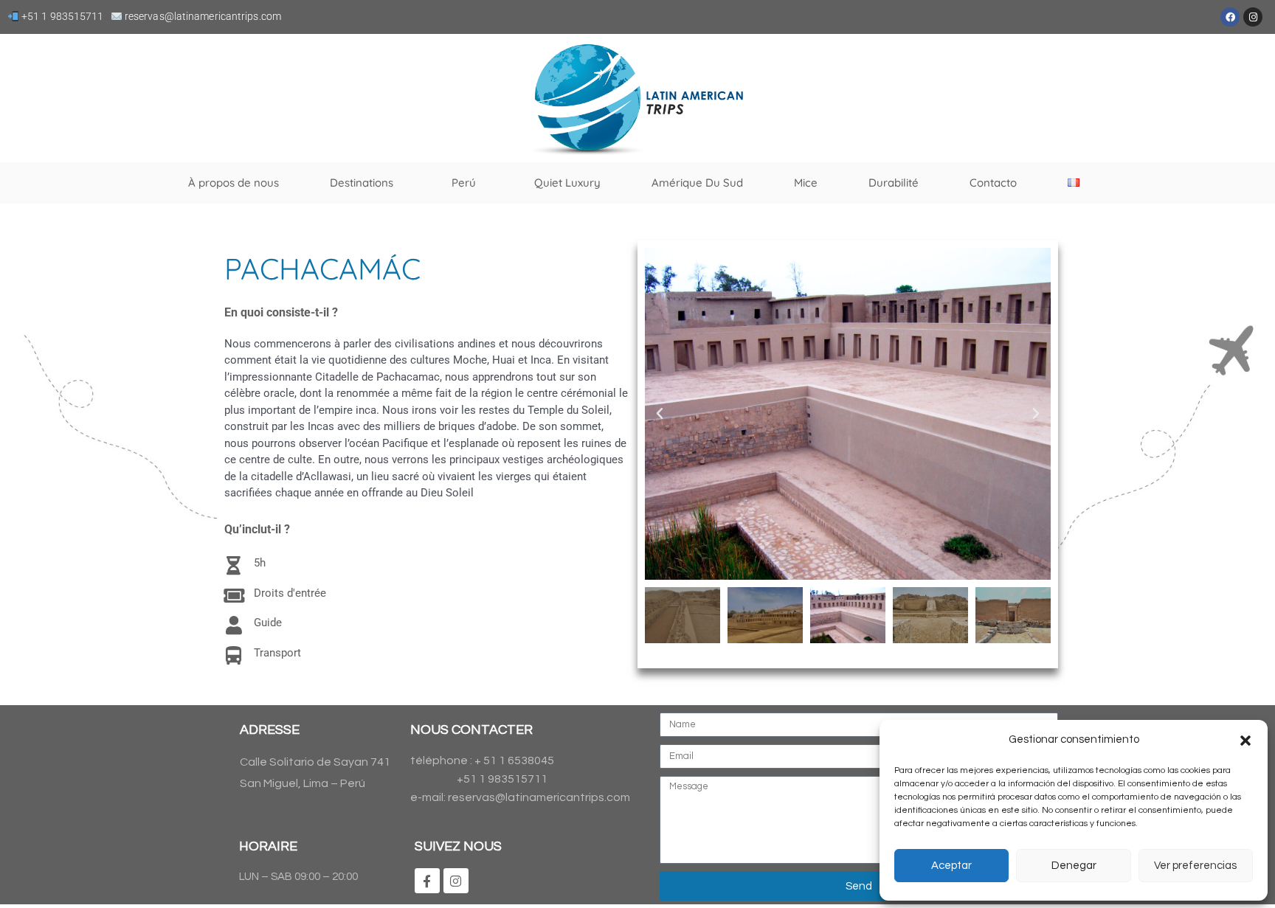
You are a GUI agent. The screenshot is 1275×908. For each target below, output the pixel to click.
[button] (1245, 740)
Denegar (1073, 865)
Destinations (361, 183)
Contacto (993, 183)
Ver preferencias (1195, 865)
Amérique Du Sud (697, 183)
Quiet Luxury (567, 183)
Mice (806, 183)
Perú (464, 183)
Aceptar (951, 865)
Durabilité (893, 183)
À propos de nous (233, 183)
